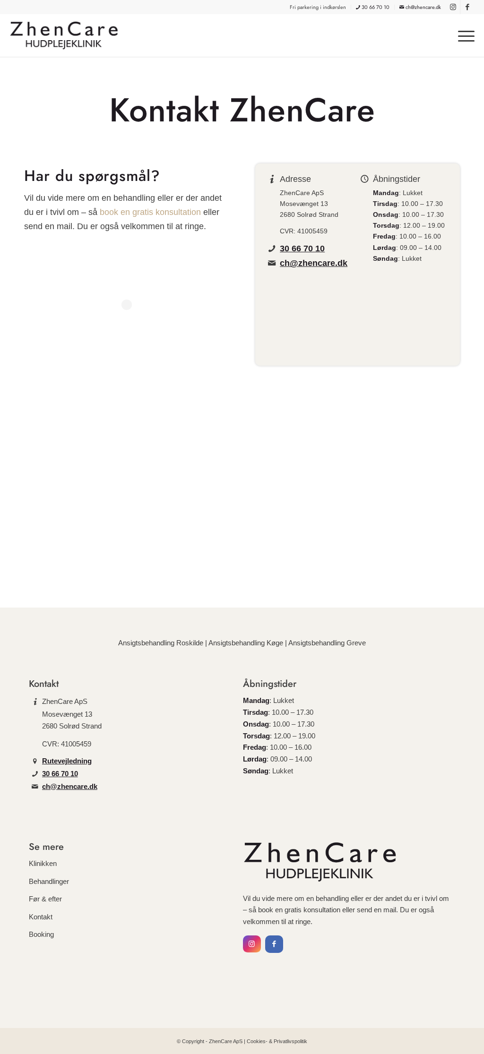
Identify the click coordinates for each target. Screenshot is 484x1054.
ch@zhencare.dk (422, 7)
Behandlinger (49, 881)
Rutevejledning (67, 761)
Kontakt (40, 917)
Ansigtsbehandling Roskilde (160, 643)
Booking (41, 934)
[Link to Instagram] (453, 7)
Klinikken (43, 863)
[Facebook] (274, 944)
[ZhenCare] (67, 35)
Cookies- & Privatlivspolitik (277, 1041)
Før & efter (45, 899)
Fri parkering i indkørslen (318, 7)
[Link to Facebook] (467, 7)
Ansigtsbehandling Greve (327, 643)
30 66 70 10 (374, 7)
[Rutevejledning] (35, 761)
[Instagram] (252, 944)
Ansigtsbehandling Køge (245, 643)
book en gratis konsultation (150, 212)
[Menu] (463, 35)
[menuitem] (318, 7)
